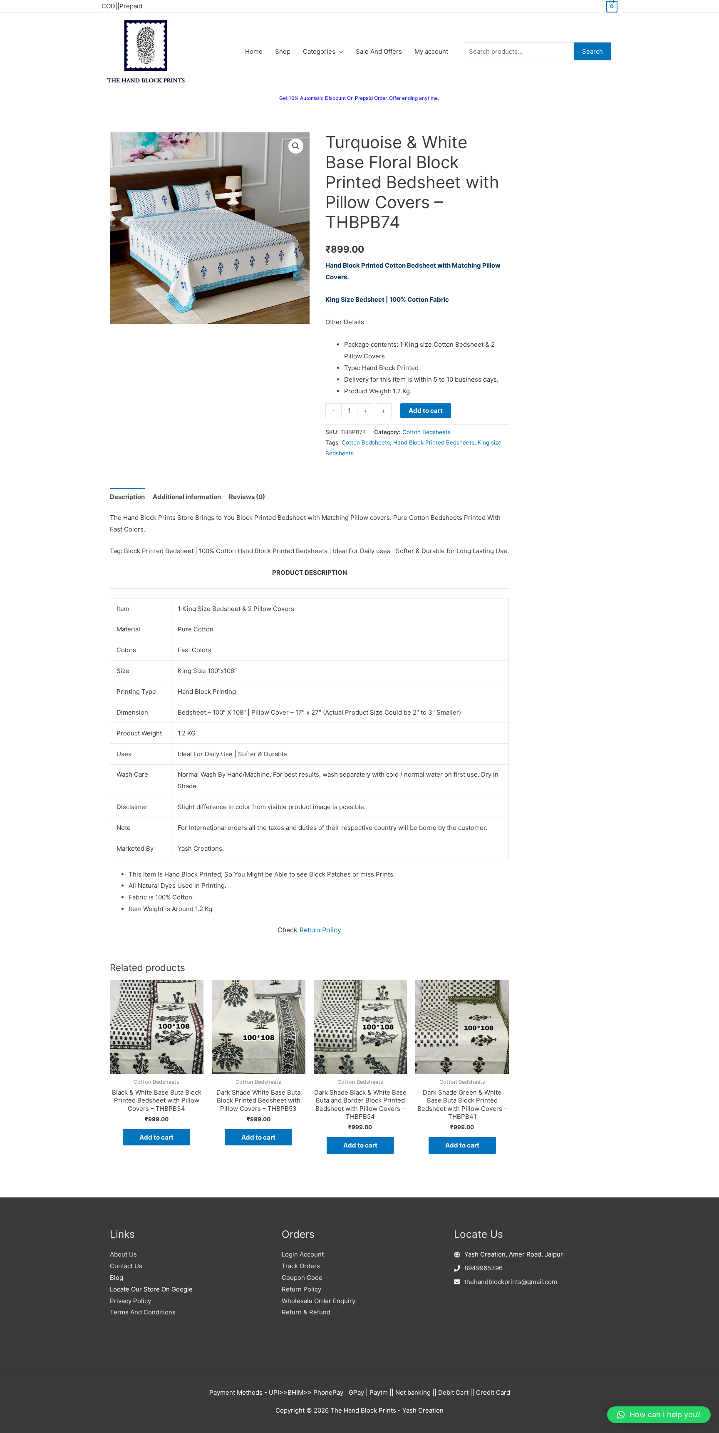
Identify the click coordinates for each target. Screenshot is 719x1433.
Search (592, 51)
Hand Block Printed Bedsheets (433, 442)
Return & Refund (306, 1312)
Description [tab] (127, 497)
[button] (295, 146)
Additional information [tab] (187, 497)
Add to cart (426, 411)
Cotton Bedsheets (426, 432)
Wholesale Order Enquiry (318, 1301)
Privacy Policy (130, 1301)
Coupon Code (302, 1278)
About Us (123, 1254)
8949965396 (483, 1268)
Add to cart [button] (156, 1137)
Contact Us (126, 1266)
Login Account (303, 1254)
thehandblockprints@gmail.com (510, 1282)
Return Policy (320, 930)
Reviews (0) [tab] (247, 497)
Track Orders (301, 1266)
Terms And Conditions (143, 1312)
